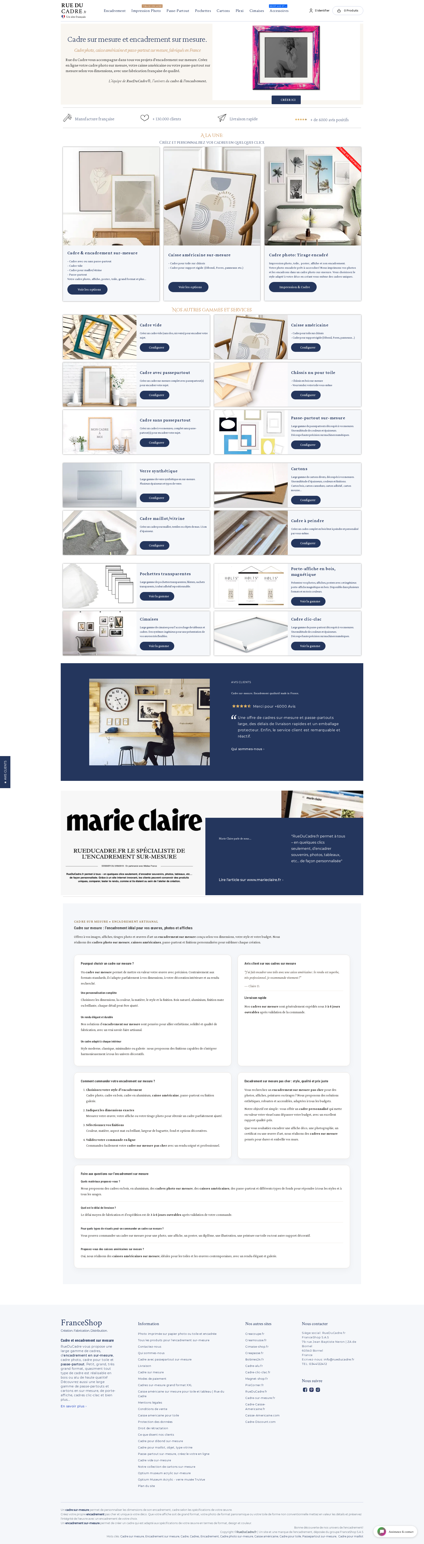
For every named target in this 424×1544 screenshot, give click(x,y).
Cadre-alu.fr (254, 1366)
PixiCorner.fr (254, 1385)
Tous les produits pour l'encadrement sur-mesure (174, 1340)
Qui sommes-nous (151, 1353)
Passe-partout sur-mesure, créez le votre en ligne (174, 1454)
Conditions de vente (152, 1409)
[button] (212, 135)
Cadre (185, 1536)
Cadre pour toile (290, 1536)
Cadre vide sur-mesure (154, 1460)
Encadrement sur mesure (162, 1536)
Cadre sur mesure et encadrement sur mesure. (137, 39)
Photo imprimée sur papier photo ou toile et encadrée (177, 1333)
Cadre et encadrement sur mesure (87, 1340)
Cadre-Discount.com (260, 1421)
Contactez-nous (149, 1346)
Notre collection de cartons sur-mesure (166, 1466)
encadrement (95, 1514)
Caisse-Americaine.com (262, 1415)
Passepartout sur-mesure (319, 1536)
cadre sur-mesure (77, 1509)
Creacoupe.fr (255, 1333)
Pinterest (311, 1390)
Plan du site (146, 1486)
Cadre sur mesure (151, 1372)
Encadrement (115, 10)
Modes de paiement (152, 1378)
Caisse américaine (266, 1536)
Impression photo (146, 9)
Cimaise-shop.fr (257, 1346)
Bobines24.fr (254, 1359)
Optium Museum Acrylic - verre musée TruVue (171, 1479)
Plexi (240, 10)
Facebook (305, 1390)
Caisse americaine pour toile (158, 1415)
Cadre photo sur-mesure (236, 1536)
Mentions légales (150, 1402)
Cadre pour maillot (350, 1536)
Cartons (223, 10)
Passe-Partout (178, 10)
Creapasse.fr (254, 1353)
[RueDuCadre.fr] (74, 10)
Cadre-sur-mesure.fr (260, 1398)
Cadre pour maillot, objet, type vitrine (165, 1447)
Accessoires (279, 9)
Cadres (194, 1536)
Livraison (144, 1366)
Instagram (318, 1390)
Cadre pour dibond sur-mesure (160, 1441)
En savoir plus (72, 1406)
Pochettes (203, 10)
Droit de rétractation (153, 1428)
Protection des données (155, 1421)
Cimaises (257, 10)
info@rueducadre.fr (339, 1359)
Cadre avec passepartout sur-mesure (165, 1359)
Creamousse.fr (256, 1340)
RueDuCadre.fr (256, 1391)
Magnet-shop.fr (256, 1378)
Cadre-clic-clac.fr (258, 1372)
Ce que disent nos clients (156, 1434)
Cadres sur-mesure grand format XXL (165, 1385)
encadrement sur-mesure (82, 1523)
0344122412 (318, 1364)
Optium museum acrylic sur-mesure (164, 1473)
